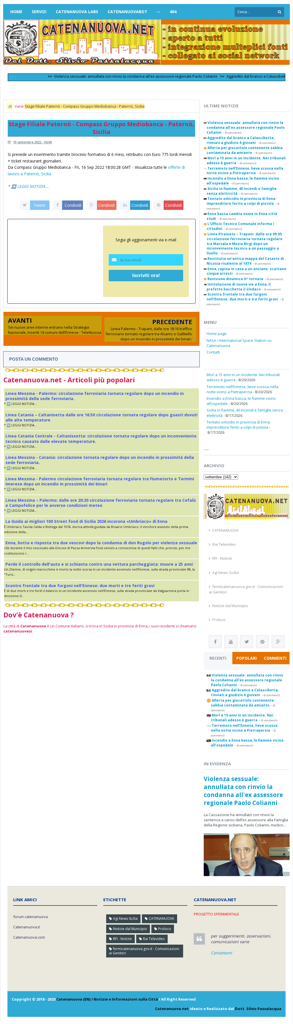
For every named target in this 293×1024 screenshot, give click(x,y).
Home (16, 11)
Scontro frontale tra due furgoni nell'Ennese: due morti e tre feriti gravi (80, 585)
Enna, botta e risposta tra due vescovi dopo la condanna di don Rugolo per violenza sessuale (101, 542)
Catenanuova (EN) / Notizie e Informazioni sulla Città (107, 999)
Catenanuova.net (172, 1008)
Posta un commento (33, 359)
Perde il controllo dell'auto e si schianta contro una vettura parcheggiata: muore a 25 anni (99, 564)
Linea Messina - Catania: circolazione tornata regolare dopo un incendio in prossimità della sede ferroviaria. (99, 460)
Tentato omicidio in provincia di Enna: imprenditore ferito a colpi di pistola (239, 424)
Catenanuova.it (26, 926)
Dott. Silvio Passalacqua (258, 1008)
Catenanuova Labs (77, 11)
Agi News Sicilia (225, 572)
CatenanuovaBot (127, 11)
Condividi (73, 205)
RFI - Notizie (222, 558)
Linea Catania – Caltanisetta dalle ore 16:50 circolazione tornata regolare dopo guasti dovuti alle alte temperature (101, 417)
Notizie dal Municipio (230, 605)
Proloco (218, 619)
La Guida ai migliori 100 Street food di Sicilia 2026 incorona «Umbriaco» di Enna (86, 521)
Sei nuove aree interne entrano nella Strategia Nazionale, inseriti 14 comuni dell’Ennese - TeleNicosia (54, 330)
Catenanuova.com (29, 937)
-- (158, 11)
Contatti (213, 352)
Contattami (221, 952)
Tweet (39, 205)
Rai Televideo (224, 544)
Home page (217, 333)
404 (173, 11)
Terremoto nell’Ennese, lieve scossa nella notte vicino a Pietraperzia (242, 389)
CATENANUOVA (225, 530)
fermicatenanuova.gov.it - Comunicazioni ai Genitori (144, 950)
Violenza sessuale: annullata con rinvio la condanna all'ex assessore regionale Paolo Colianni (122, 76)
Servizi (39, 11)
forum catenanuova (30, 916)
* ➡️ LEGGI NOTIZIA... (28, 186)
